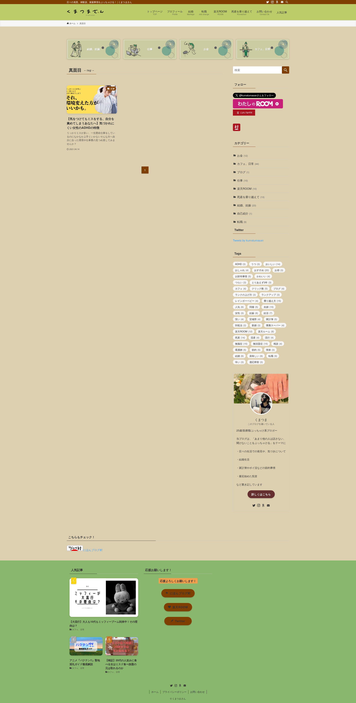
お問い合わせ (197, 692)
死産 (240, 337)
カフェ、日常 (248, 164)
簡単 (270, 350)
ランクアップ (270, 294)
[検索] (286, 2)
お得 (279, 270)
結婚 (239, 356)
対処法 (240, 325)
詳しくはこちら (261, 494)
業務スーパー (275, 325)
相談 (277, 343)
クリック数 (260, 288)
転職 (241, 222)
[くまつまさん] (85, 12)
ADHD (240, 264)
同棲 (253, 307)
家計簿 (271, 319)
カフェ (240, 288)
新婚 (256, 325)
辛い (239, 362)
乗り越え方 (272, 301)
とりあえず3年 (261, 282)
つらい (240, 282)
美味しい (256, 356)
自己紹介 (244, 213)
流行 (269, 337)
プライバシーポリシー (174, 692)
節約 (256, 350)
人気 (239, 307)
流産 (255, 337)
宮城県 (254, 319)
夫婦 (268, 307)
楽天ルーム (266, 331)
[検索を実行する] (285, 70)
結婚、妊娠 (246, 205)
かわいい (263, 276)
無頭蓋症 (260, 343)
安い (239, 319)
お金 (242, 155)
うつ (255, 264)
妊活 (268, 313)
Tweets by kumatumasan (248, 240)
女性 (239, 313)
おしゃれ (241, 270)
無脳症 (241, 343)
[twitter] (267, 2)
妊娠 (253, 313)
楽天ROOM (247, 188)
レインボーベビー (246, 301)
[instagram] (272, 2)
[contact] (282, 2)
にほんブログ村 (93, 550)
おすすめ (261, 270)
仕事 (242, 180)
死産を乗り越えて (250, 197)
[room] (277, 2)
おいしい (273, 264)
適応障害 (256, 362)
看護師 (240, 350)
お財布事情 (243, 276)
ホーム (155, 692)
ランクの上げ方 (245, 294)
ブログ (243, 172)
